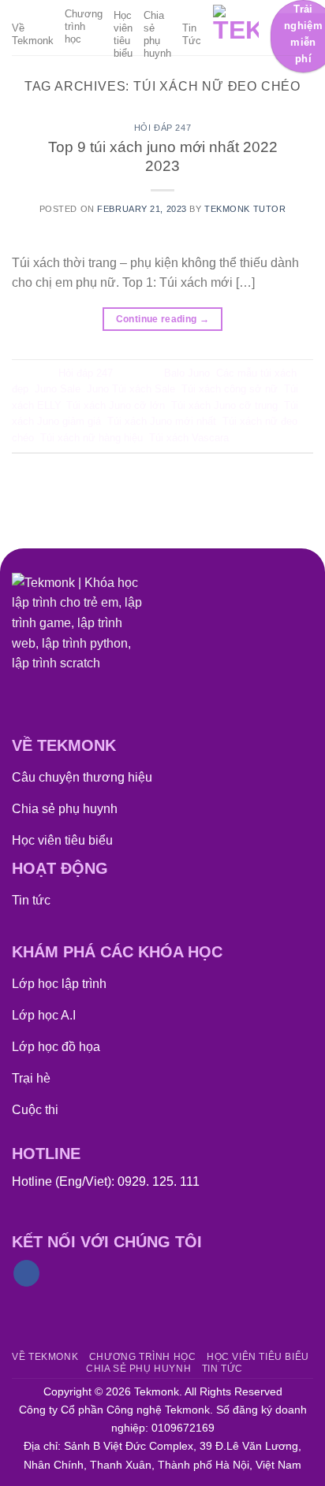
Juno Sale (57, 389)
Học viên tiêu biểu (123, 34)
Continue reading (163, 319)
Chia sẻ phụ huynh (157, 34)
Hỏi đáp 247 (162, 127)
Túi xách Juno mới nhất (161, 421)
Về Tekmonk (33, 34)
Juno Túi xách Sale (131, 389)
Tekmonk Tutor (245, 209)
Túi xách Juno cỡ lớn (115, 405)
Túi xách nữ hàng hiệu (91, 438)
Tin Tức (191, 34)
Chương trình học (84, 26)
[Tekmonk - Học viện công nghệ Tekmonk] (236, 27)
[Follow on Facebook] (26, 1273)
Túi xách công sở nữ (229, 389)
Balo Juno (187, 373)
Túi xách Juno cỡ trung (224, 405)
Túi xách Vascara (189, 438)
